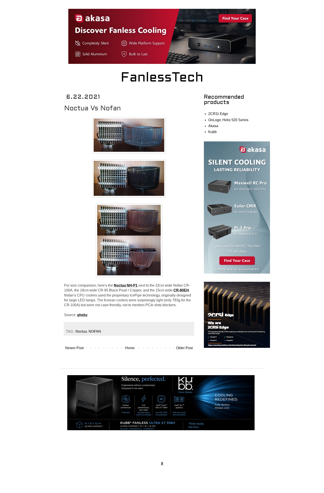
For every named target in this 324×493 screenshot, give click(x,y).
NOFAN (95, 331)
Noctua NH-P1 (126, 285)
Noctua (81, 331)
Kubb (212, 132)
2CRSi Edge (218, 114)
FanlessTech (162, 78)
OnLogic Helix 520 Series (228, 120)
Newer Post (74, 348)
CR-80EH (181, 290)
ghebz (82, 315)
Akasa (213, 126)
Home (130, 348)
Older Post (184, 348)
